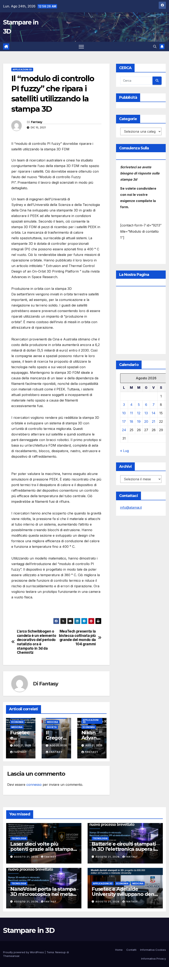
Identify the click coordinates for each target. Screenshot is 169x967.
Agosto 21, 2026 (26, 856)
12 (138, 413)
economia (17, 722)
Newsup (60, 952)
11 (131, 413)
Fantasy (36, 122)
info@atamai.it (131, 507)
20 (146, 421)
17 (124, 421)
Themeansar (11, 956)
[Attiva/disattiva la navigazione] (81, 46)
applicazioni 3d (22, 69)
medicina (16, 727)
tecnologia (19, 838)
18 (131, 421)
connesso (34, 784)
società (52, 727)
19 (139, 421)
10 (124, 413)
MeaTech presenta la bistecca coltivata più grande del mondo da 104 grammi (77, 637)
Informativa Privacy (153, 958)
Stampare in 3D (28, 930)
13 (146, 413)
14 (153, 413)
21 (153, 421)
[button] (154, 46)
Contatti (131, 949)
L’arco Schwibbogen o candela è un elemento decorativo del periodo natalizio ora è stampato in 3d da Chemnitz (36, 642)
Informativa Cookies (153, 949)
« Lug (124, 451)
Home (119, 949)
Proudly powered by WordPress (24, 952)
